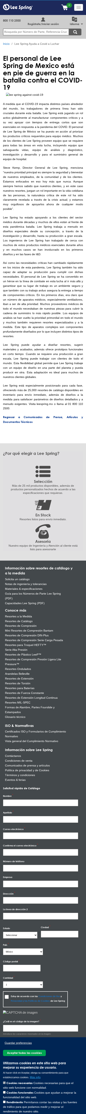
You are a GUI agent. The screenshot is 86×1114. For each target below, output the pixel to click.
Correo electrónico (13, 828)
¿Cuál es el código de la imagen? (21, 1021)
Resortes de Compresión (21, 625)
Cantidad (8, 977)
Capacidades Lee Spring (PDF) (25, 603)
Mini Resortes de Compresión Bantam (29, 630)
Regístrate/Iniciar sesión (43, 24)
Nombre (7, 795)
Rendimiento (14, 1102)
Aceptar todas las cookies (24, 1052)
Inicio (6, 43)
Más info (35, 1077)
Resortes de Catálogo (19, 621)
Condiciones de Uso (49, 996)
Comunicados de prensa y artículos (27, 765)
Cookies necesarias (19, 1083)
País (5, 944)
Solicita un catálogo (17, 579)
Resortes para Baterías (19, 688)
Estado (6, 928)
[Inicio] (18, 6)
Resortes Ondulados (18, 669)
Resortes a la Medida (18, 616)
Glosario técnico (15, 716)
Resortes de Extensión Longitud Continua (31, 697)
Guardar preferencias (18, 1042)
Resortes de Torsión (17, 683)
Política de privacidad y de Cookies (27, 770)
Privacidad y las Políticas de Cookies (30, 1000)
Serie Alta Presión (16, 649)
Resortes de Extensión (19, 678)
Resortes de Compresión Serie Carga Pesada (34, 640)
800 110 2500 (12, 20)
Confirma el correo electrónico (19, 845)
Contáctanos (13, 755)
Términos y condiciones (20, 775)
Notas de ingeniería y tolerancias (26, 584)
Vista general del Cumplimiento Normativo (31, 741)
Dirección (8, 893)
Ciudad (45, 927)
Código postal (10, 961)
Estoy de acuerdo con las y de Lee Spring (38, 998)
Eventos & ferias (15, 779)
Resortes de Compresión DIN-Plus (27, 635)
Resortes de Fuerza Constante (24, 693)
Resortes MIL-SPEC (17, 702)
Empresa (7, 877)
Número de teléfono (13, 861)
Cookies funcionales (19, 1092)
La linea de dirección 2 (15, 909)
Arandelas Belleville (17, 673)
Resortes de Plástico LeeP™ (23, 654)
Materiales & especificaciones (23, 588)
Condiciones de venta (18, 760)
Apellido (7, 812)
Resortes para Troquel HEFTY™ (25, 645)
